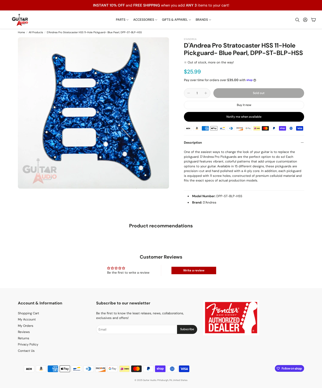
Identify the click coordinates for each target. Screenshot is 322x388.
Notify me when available (243, 117)
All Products (36, 32)
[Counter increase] (205, 93)
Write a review (193, 270)
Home (21, 32)
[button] (297, 19)
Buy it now (244, 105)
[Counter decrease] (188, 93)
